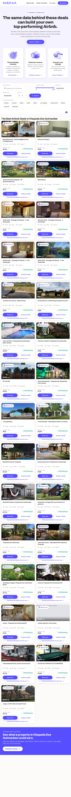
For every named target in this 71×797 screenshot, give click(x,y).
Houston (14, 103)
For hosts (52, 3)
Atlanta (63, 103)
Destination (6, 85)
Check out (6, 92)
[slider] (36, 88)
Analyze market (26, 153)
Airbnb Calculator (41, 3)
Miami (35, 103)
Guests (19, 92)
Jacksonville (54, 103)
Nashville (15, 106)
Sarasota (6, 106)
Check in (58, 85)
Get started (63, 3)
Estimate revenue (12, 749)
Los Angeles (43, 103)
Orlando (6, 103)
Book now (10, 153)
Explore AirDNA (35, 42)
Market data (30, 3)
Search (35, 96)
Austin (28, 103)
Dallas (21, 103)
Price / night (40, 85)
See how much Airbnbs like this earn (18, 157)
